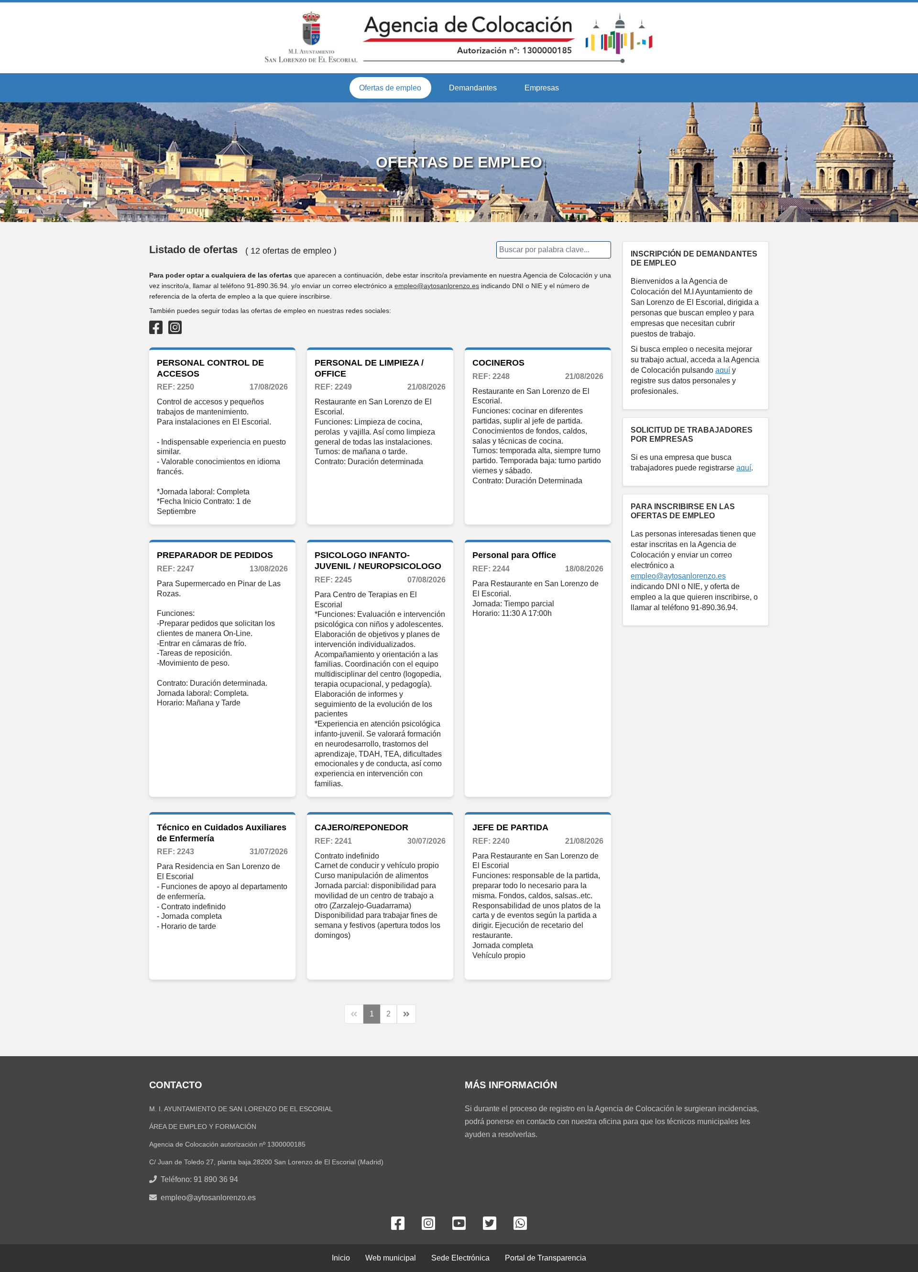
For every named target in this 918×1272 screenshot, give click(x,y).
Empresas (542, 88)
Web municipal (390, 1258)
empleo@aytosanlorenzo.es (436, 286)
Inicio (341, 1258)
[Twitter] (489, 1224)
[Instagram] (175, 328)
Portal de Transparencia (545, 1258)
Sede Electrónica (460, 1258)
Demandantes (473, 88)
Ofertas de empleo (390, 88)
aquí (722, 370)
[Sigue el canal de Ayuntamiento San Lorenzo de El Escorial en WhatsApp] (520, 1224)
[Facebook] (156, 328)
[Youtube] (459, 1224)
